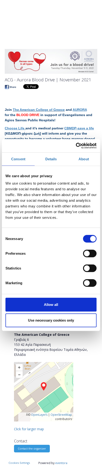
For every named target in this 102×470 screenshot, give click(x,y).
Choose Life (14, 128)
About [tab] (84, 159)
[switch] (90, 253)
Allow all (51, 305)
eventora (61, 463)
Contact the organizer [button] (32, 448)
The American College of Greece (39, 110)
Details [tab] (51, 159)
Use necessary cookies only (51, 320)
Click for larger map (29, 429)
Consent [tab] (18, 159)
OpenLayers (39, 415)
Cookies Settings (19, 463)
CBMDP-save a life (79, 128)
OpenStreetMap (61, 415)
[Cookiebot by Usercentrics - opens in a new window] (76, 146)
